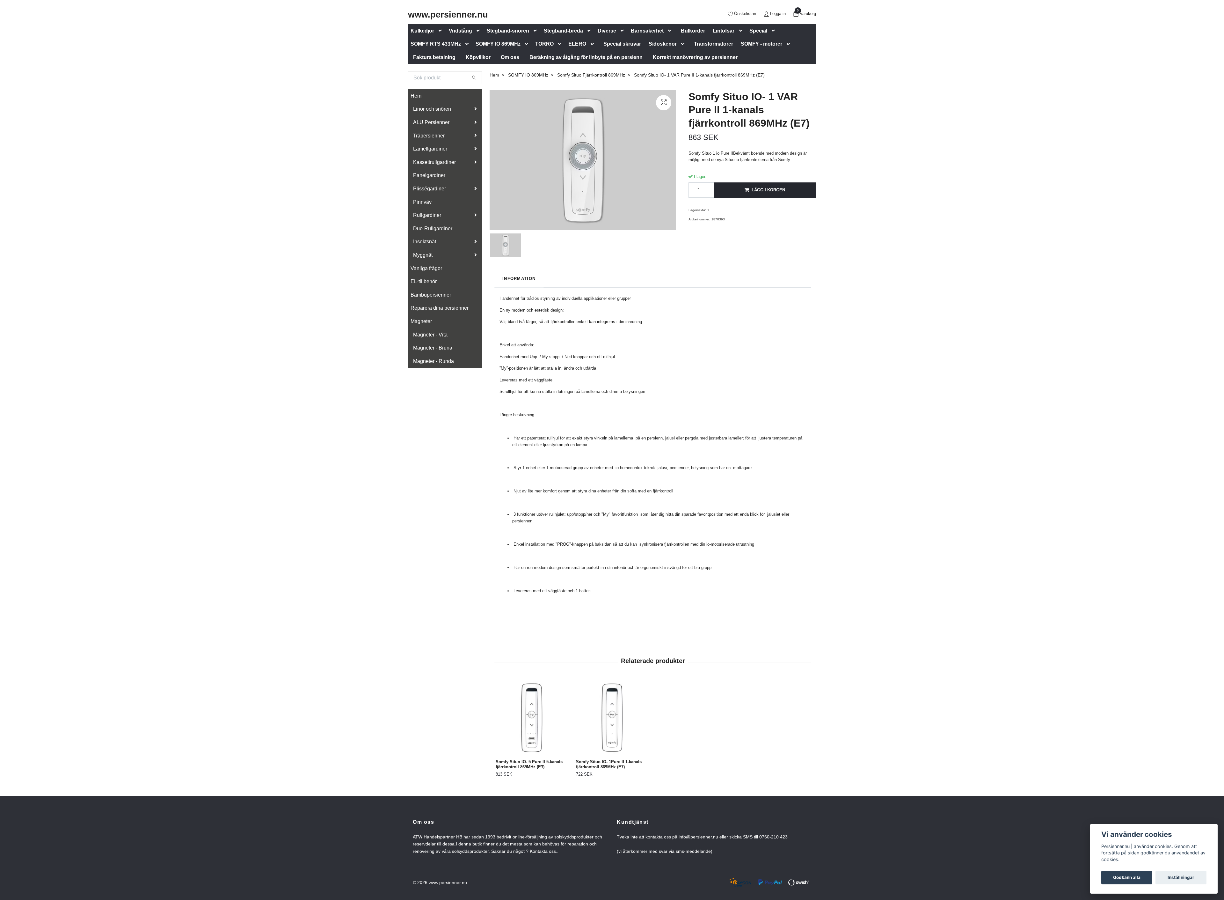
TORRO (544, 44)
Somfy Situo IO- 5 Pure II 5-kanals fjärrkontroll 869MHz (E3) (529, 764)
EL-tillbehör (424, 281)
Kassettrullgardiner (434, 162)
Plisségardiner (429, 188)
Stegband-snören (508, 30)
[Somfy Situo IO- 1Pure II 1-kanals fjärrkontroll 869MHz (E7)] (612, 717)
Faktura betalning (434, 57)
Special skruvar (622, 44)
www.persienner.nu (448, 14)
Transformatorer (713, 44)
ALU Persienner (431, 122)
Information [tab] (519, 278)
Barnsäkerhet (647, 30)
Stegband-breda (563, 30)
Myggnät (423, 255)
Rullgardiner (427, 215)
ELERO (577, 44)
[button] (441, 30)
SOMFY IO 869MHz (498, 44)
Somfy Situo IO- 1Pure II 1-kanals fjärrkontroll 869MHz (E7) (609, 764)
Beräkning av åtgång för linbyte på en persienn (586, 57)
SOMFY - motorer (761, 44)
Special (758, 30)
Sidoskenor (663, 44)
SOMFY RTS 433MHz (436, 44)
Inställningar (1181, 877)
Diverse (607, 30)
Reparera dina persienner (440, 308)
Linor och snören (432, 109)
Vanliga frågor (426, 268)
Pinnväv (422, 202)
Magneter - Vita (430, 334)
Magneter (421, 321)
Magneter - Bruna (432, 347)
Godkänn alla (1126, 877)
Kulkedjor (422, 30)
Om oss (510, 57)
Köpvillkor (478, 57)
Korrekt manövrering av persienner (695, 57)
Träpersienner (429, 135)
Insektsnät (424, 241)
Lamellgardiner (430, 148)
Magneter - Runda (433, 361)
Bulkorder (693, 30)
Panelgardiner (429, 175)
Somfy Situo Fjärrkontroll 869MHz (591, 74)
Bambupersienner (431, 295)
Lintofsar (723, 30)
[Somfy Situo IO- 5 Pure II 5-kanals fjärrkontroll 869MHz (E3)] (532, 717)
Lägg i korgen (768, 190)
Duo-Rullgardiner (432, 228)
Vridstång (460, 30)
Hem (416, 96)
